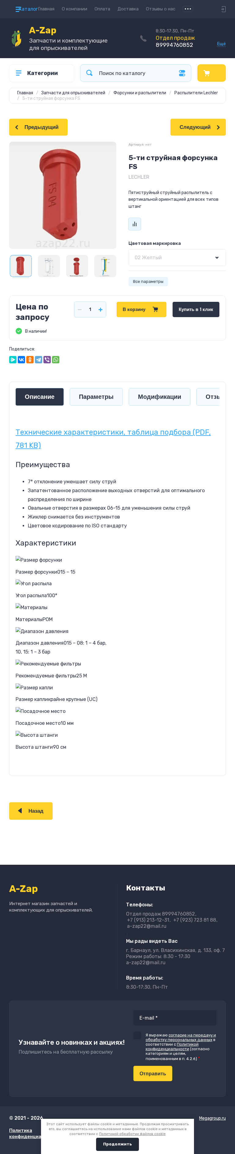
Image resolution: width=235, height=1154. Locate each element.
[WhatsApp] (55, 359)
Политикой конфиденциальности (172, 1046)
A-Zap (42, 30)
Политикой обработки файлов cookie (132, 1134)
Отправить (153, 1073)
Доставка (128, 9)
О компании (74, 9)
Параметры (96, 397)
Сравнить (135, 224)
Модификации (159, 397)
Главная (46, 9)
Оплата (102, 9)
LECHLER (139, 177)
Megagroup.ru (212, 1118)
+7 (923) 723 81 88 (194, 920)
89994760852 (175, 41)
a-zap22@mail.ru (146, 926)
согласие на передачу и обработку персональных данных (181, 1037)
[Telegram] (38, 359)
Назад (35, 811)
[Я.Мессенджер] (13, 359)
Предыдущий (41, 127)
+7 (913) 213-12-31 (148, 920)
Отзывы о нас (160, 9)
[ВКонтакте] (21, 359)
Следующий (195, 127)
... (188, 9)
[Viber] (47, 359)
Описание (39, 397)
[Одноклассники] (30, 359)
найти (89, 73)
